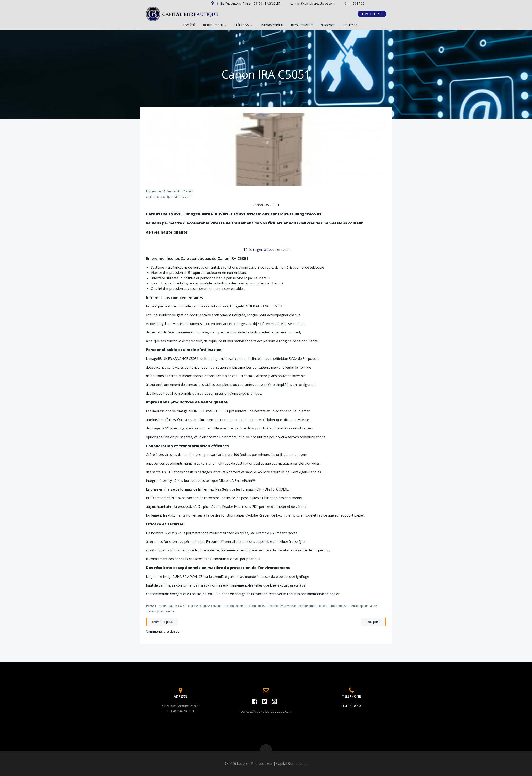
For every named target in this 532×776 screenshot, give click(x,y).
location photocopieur (313, 606)
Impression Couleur (180, 191)
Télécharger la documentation (267, 249)
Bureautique (213, 25)
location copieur (256, 606)
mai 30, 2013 (183, 197)
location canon (233, 606)
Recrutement (302, 25)
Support (328, 25)
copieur (193, 606)
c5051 (152, 606)
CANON (162, 606)
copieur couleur (210, 606)
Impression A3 (155, 191)
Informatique (272, 25)
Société (189, 25)
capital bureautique (159, 197)
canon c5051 (177, 606)
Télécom (242, 25)
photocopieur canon (363, 606)
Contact (350, 25)
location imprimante (282, 606)
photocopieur (339, 606)
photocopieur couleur (160, 611)
